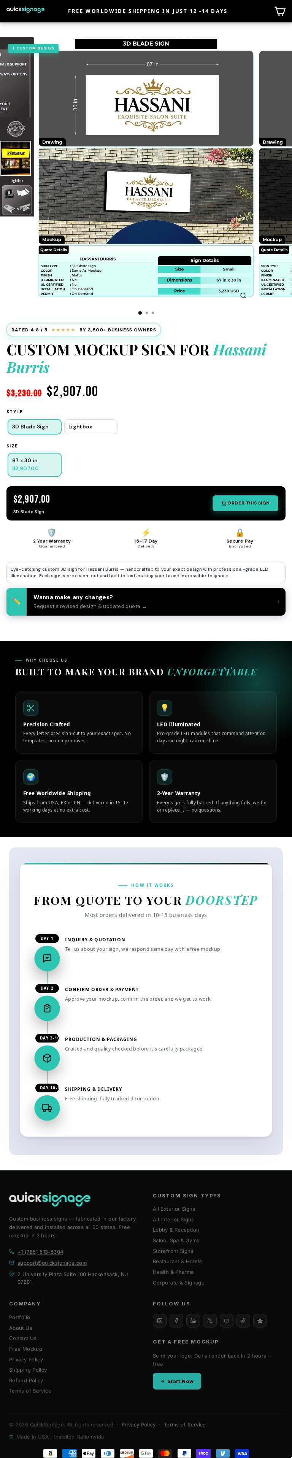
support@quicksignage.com (52, 1263)
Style (14, 412)
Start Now (180, 1381)
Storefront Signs (173, 1251)
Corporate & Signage (179, 1283)
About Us (20, 1328)
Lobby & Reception (176, 1230)
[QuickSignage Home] (49, 1199)
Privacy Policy (26, 1359)
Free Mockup (25, 1349)
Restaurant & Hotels (177, 1261)
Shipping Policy (28, 1370)
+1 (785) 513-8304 (40, 1252)
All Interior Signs (173, 1219)
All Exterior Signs (174, 1209)
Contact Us (23, 1338)
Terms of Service (30, 1391)
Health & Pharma (173, 1272)
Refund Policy (26, 1380)
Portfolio (19, 1317)
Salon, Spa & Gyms (176, 1240)
